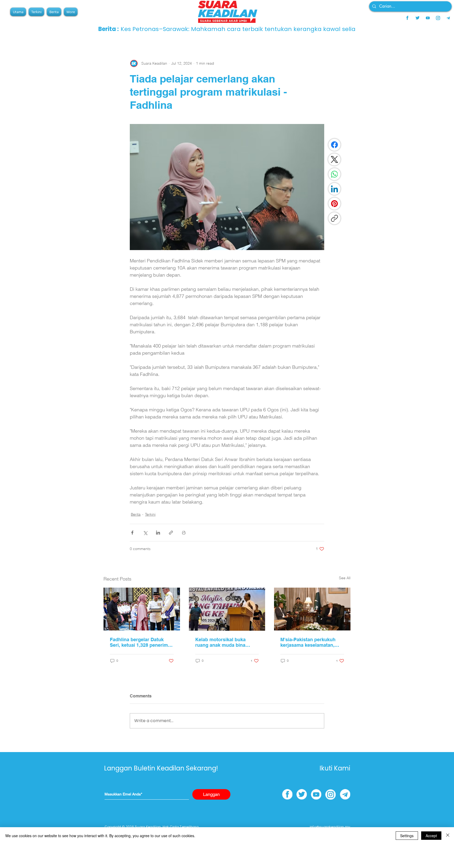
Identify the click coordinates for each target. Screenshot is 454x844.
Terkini (150, 514)
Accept (431, 835)
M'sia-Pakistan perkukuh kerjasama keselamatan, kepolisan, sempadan (308, 642)
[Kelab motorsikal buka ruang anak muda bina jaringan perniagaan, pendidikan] (227, 609)
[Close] (448, 835)
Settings (407, 835)
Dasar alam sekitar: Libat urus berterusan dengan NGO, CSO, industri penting (225, 29)
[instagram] (438, 18)
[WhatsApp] (334, 174)
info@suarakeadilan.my (330, 827)
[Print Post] (183, 532)
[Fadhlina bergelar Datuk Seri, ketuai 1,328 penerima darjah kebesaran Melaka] (142, 609)
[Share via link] (170, 532)
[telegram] (448, 18)
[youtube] (428, 18)
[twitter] (417, 18)
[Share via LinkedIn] (158, 532)
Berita (136, 514)
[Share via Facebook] (132, 532)
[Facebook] (334, 145)
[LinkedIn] (334, 189)
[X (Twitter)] (334, 159)
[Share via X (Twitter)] (145, 532)
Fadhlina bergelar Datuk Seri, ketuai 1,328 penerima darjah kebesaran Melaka (140, 642)
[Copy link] (334, 218)
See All (344, 578)
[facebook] (407, 18)
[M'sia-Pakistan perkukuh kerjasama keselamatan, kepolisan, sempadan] (312, 609)
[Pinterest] (334, 204)
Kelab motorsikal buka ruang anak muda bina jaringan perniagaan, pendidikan (220, 642)
